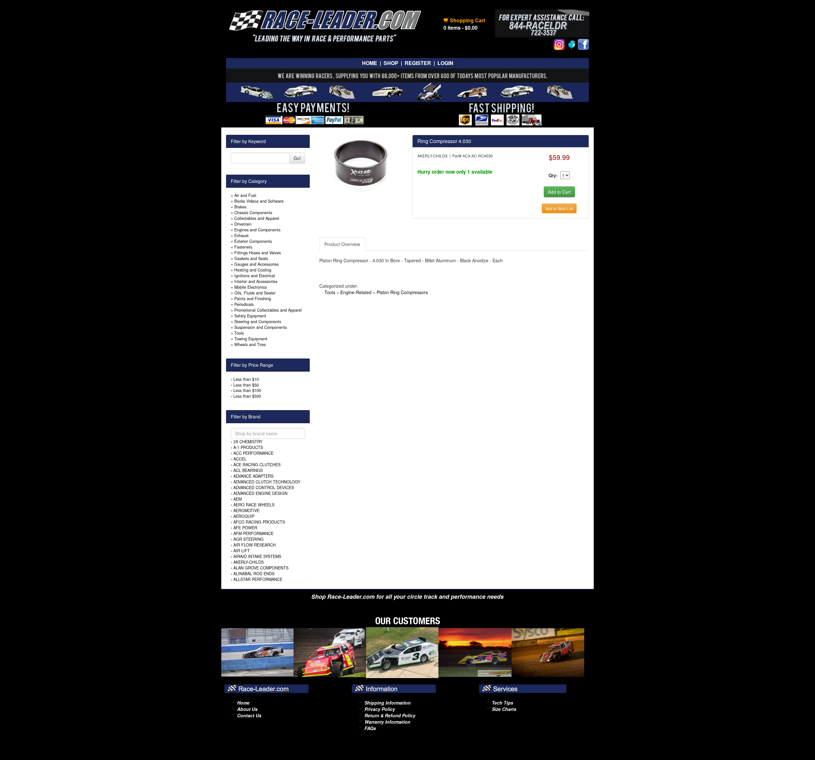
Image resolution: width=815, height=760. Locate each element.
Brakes (240, 207)
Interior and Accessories (255, 281)
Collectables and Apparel (256, 218)
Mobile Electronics (250, 287)
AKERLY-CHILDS (248, 562)
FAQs (370, 728)
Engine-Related (356, 292)
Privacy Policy (380, 709)
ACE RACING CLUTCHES (256, 464)
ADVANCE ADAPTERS (253, 476)
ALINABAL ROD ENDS (253, 573)
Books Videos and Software (259, 201)
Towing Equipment (250, 339)
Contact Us (249, 715)
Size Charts (504, 709)
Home (369, 63)
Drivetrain (243, 224)
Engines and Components (257, 230)
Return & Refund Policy (390, 715)
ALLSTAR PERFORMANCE (257, 579)
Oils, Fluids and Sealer (254, 293)
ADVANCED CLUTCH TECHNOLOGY (266, 482)
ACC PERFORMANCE (253, 453)
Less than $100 (247, 390)
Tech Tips (502, 702)
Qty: (553, 175)
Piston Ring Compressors (402, 292)
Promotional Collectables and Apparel (268, 310)
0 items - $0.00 (460, 27)
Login (445, 63)
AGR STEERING (248, 539)
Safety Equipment (250, 316)
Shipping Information (388, 702)
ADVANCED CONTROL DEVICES (263, 487)
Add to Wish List (559, 208)
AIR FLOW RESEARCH (254, 545)
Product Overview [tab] (342, 244)
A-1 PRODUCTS (248, 447)
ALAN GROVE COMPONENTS (260, 568)
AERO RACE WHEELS (253, 505)
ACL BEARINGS (248, 470)
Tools (239, 333)
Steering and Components (257, 321)
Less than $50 (246, 385)
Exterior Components (253, 241)
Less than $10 (246, 379)
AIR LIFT (241, 551)
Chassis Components (253, 212)
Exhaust (241, 235)
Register (418, 63)
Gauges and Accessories (256, 264)
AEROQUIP (243, 516)
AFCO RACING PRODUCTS (259, 522)
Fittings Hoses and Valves (257, 253)
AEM (237, 499)
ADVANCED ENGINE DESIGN (260, 493)
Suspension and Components (260, 327)
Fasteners (243, 247)
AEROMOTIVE (246, 510)
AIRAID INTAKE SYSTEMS (257, 556)
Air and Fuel (245, 195)
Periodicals (244, 304)
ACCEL (239, 459)
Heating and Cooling (252, 270)
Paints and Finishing (252, 298)
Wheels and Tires (250, 344)
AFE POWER (245, 528)
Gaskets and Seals (251, 258)
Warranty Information (387, 722)
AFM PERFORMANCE (253, 533)
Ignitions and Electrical (254, 276)
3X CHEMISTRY (247, 442)
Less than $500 (247, 396)
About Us (247, 709)
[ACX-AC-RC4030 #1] (361, 163)
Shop (391, 63)
